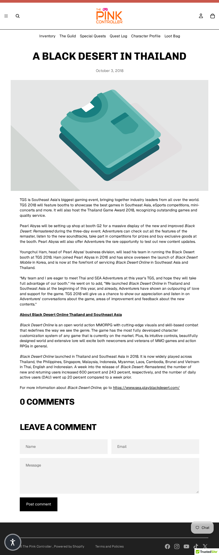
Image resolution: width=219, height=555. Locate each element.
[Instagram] (177, 546)
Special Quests (93, 36)
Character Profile (146, 36)
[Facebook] (167, 546)
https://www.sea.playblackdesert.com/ (146, 387)
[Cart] (212, 16)
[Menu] (6, 16)
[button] (12, 542)
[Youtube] (186, 546)
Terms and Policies (109, 546)
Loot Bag (172, 36)
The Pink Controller (38, 546)
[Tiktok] (196, 546)
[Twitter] (205, 546)
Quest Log (118, 36)
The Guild (68, 36)
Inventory (47, 36)
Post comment (38, 504)
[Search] (18, 16)
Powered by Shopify (69, 546)
